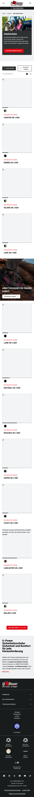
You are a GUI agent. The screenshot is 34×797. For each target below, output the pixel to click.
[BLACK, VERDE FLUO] (5, 110)
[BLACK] (5, 155)
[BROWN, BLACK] (5, 561)
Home (3, 13)
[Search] (30, 3)
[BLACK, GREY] (5, 471)
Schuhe (9, 13)
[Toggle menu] (3, 3)
